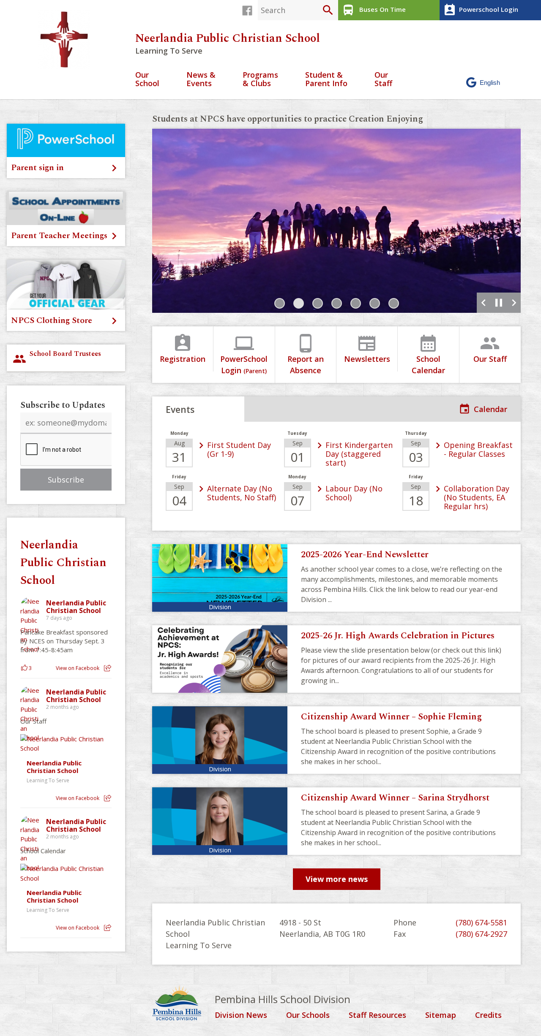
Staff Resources (377, 1015)
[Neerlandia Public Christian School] (67, 39)
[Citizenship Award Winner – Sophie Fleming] (219, 740)
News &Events (201, 79)
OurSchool (147, 79)
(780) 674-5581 (481, 922)
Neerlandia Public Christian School (227, 38)
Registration (182, 348)
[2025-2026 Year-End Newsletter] (219, 578)
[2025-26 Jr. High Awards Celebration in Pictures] (219, 659)
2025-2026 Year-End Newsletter (365, 554)
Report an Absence (305, 354)
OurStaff (383, 79)
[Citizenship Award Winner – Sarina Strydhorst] (219, 821)
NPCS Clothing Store (51, 320)
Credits (488, 1015)
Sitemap (440, 1015)
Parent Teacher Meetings (59, 235)
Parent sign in (37, 167)
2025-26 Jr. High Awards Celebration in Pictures (398, 636)
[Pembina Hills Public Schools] (183, 1004)
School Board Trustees (57, 357)
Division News (241, 1015)
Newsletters (367, 348)
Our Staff (490, 348)
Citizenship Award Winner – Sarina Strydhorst (395, 798)
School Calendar (428, 354)
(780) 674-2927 (481, 934)
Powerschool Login (480, 10)
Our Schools (308, 1015)
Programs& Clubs (260, 79)
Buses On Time (374, 10)
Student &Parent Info (326, 79)
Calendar (490, 409)
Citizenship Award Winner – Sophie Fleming (391, 717)
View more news (337, 879)
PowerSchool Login (244, 354)
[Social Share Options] (108, 668)
